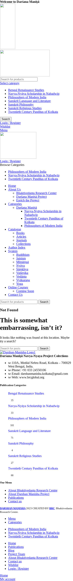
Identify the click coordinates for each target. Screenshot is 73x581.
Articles (21, 236)
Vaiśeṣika (22, 273)
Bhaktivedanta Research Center (36, 193)
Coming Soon (25, 291)
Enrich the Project (27, 200)
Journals (21, 240)
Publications (16, 497)
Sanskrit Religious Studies (25, 108)
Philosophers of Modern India (27, 97)
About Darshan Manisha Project (28, 494)
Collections (23, 244)
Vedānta (21, 276)
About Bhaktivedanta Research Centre (32, 490)
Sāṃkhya (22, 269)
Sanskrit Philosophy (21, 104)
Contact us (15, 501)
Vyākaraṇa (23, 280)
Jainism (21, 258)
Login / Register (18, 568)
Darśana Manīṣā (26, 207)
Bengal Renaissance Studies (26, 90)
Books (20, 233)
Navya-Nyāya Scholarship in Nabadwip (33, 93)
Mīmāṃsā (22, 262)
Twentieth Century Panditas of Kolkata (33, 111)
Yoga (19, 283)
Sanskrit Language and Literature (29, 101)
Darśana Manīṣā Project (31, 196)
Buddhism (22, 254)
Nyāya (20, 265)
